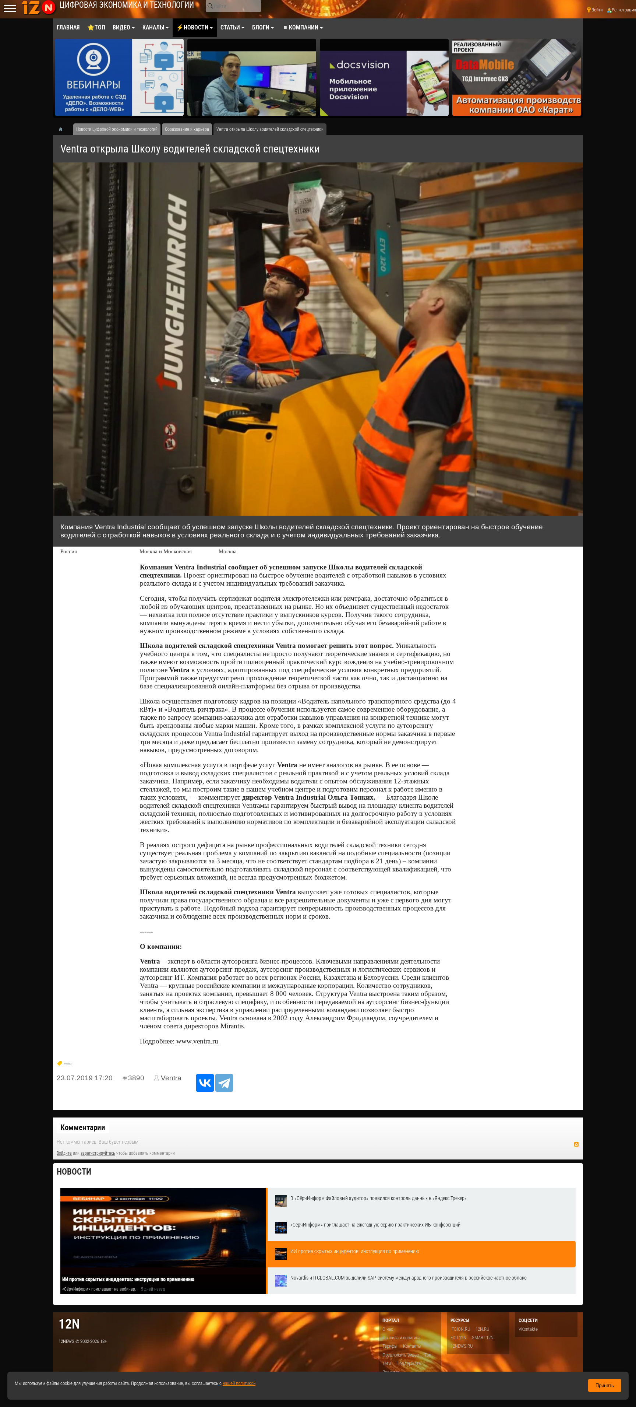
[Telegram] (224, 1083)
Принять (605, 1385)
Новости (74, 1172)
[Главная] (63, 129)
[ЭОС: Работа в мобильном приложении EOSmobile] (516, 77)
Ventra (171, 1078)
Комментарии (82, 1127)
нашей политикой (239, 1383)
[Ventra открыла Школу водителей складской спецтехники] (318, 339)
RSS (576, 1144)
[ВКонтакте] (205, 1083)
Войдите (64, 1153)
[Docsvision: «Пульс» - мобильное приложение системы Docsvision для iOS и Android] (251, 77)
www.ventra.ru (197, 1041)
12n (69, 1324)
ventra (68, 1063)
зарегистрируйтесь (98, 1153)
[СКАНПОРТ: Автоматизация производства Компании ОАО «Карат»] (384, 77)
